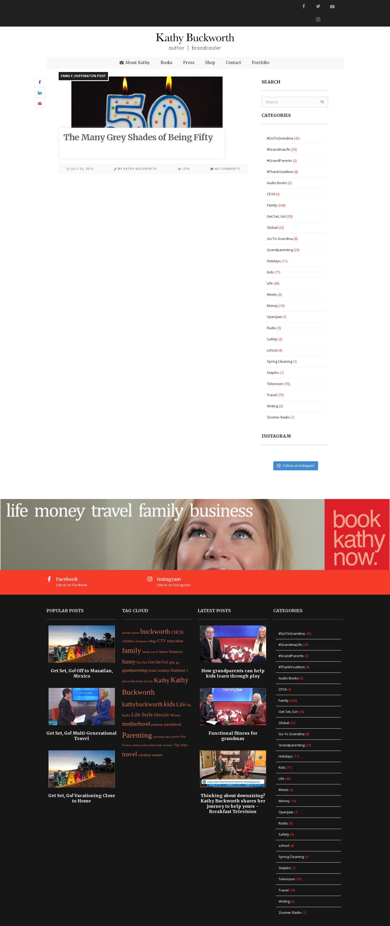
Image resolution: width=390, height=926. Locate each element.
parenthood (172, 724)
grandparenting (134, 670)
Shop (210, 62)
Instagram (169, 579)
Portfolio (260, 62)
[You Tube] (332, 6)
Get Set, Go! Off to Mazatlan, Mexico (82, 673)
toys (184, 745)
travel (129, 754)
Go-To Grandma (280, 238)
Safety (272, 339)
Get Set (142, 662)
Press (188, 62)
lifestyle (161, 714)
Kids (270, 272)
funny (129, 661)
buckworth (155, 631)
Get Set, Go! (276, 216)
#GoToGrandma (280, 138)
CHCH (177, 632)
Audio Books (277, 182)
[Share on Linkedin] (40, 92)
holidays (164, 670)
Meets (272, 294)
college (152, 641)
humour (178, 670)
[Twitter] (318, 6)
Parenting (137, 735)
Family (67, 76)
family (131, 650)
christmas (140, 641)
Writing (272, 406)
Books (166, 62)
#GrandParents (279, 160)
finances (176, 651)
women (157, 755)
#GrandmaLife (278, 149)
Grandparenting (280, 249)
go (178, 662)
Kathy (162, 680)
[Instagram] (150, 579)
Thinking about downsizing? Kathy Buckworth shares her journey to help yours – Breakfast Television (233, 803)
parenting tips (161, 736)
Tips (177, 745)
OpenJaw (274, 316)
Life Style (142, 714)
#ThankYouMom (280, 171)
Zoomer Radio (278, 417)
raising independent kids (147, 745)
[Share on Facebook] (40, 82)
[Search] (322, 102)
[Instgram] (318, 20)
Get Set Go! (158, 662)
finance (163, 652)
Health (152, 671)
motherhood (136, 724)
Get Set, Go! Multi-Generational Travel (81, 735)
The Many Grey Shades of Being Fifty (138, 137)
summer (168, 745)
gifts (172, 662)
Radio (271, 327)
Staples (273, 372)
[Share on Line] (40, 103)
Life (270, 283)
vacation (144, 755)
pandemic (157, 724)
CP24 (271, 194)
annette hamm (130, 632)
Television (275, 383)
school (272, 350)
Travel (272, 394)
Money (272, 305)
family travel (150, 651)
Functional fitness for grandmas (233, 735)
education (175, 641)
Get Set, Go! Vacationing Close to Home (81, 798)
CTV (161, 641)
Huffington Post (90, 76)
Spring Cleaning (279, 361)
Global (272, 227)
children (128, 641)
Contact (233, 62)
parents (175, 736)
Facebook (67, 579)
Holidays (274, 261)
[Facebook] (303, 6)
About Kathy (137, 62)
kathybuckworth (142, 704)
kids (169, 704)
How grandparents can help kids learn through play (233, 673)
